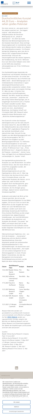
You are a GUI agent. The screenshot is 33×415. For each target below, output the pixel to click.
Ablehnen (16, 407)
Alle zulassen (16, 402)
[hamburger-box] (29, 3)
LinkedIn (16, 367)
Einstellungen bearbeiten (16, 411)
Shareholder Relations (10, 13)
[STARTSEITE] (4, 3)
